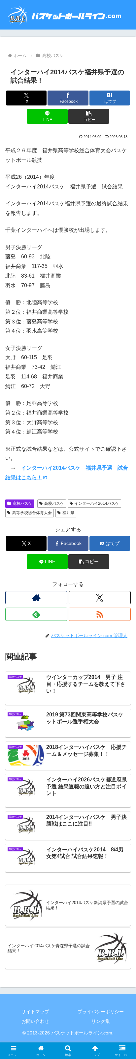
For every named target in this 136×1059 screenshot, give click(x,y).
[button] (88, 116)
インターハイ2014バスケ (96, 503)
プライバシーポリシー (101, 1011)
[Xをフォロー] (100, 597)
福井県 (68, 512)
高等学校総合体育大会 (32, 512)
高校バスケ (22, 503)
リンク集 (100, 1021)
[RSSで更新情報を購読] (100, 614)
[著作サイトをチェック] (36, 597)
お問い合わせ (35, 1021)
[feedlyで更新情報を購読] (36, 614)
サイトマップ (35, 1011)
